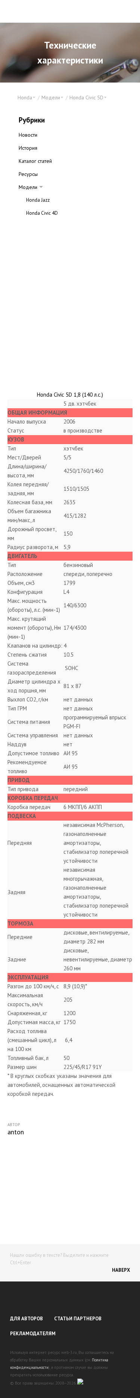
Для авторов (26, 1318)
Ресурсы (28, 174)
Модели (28, 187)
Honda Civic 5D (42, 226)
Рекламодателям (33, 1333)
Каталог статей (35, 161)
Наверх (121, 1270)
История (28, 148)
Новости (28, 134)
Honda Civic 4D (42, 213)
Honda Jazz (38, 200)
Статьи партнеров (78, 1318)
